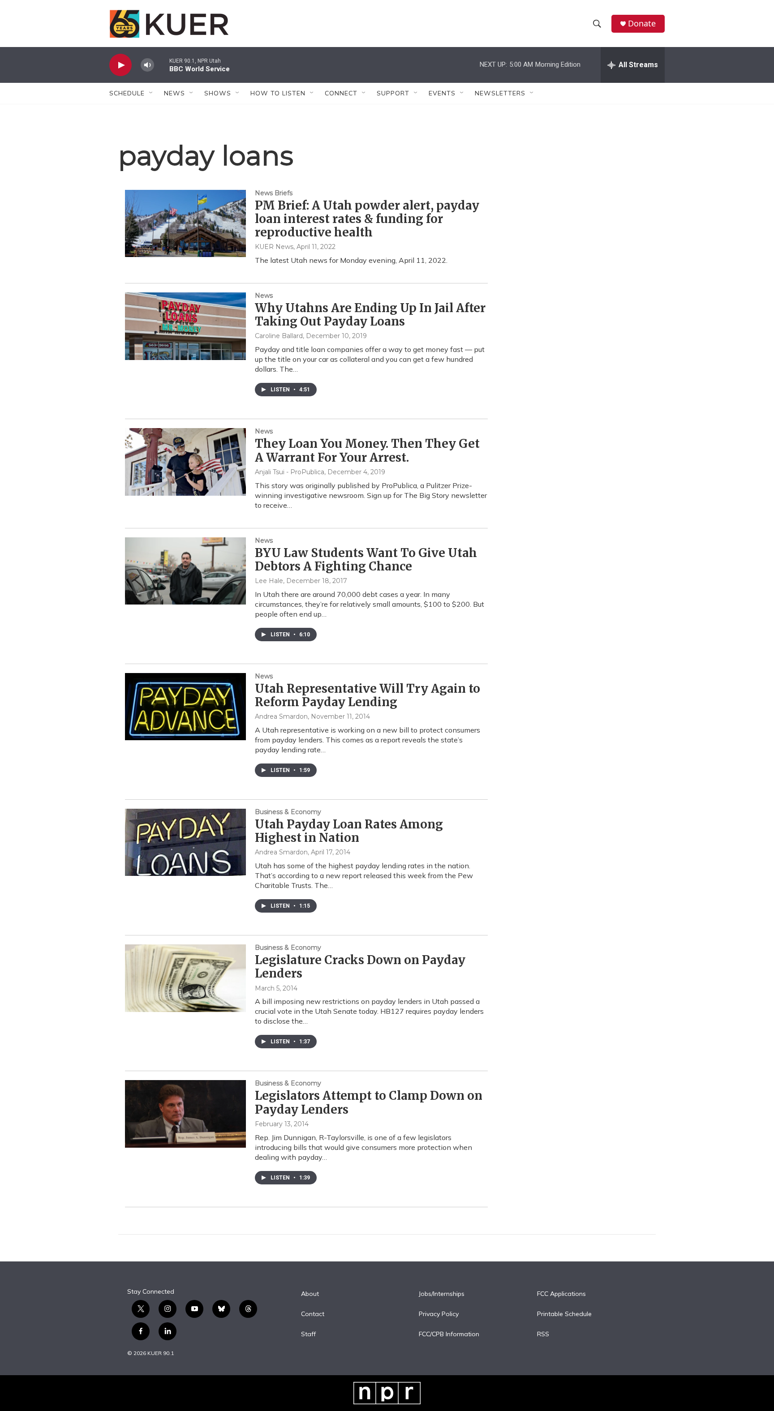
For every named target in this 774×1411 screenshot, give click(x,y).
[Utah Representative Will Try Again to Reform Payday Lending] (185, 706)
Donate (642, 23)
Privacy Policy (439, 1314)
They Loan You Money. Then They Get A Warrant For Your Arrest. (367, 450)
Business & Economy (288, 812)
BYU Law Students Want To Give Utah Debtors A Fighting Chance (366, 559)
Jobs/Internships (441, 1294)
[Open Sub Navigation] (151, 93)
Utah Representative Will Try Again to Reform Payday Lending (367, 695)
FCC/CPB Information (449, 1334)
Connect (341, 93)
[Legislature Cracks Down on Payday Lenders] (185, 978)
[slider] (161, 64)
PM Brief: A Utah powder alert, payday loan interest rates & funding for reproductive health (367, 219)
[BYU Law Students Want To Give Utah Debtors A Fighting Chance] (185, 571)
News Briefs (273, 193)
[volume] (147, 65)
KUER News (274, 247)
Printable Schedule (564, 1314)
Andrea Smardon (281, 716)
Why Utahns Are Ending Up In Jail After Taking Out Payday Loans (370, 314)
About (310, 1294)
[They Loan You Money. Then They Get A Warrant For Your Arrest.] (185, 461)
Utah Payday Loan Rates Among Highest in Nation (349, 831)
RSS (543, 1334)
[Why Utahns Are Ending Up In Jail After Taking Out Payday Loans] (185, 326)
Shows (217, 93)
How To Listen (277, 93)
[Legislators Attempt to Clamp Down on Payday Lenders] (185, 1113)
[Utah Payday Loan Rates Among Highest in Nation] (185, 842)
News (264, 296)
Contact (312, 1314)
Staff (308, 1334)
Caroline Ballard (279, 336)
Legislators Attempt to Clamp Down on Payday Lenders (368, 1102)
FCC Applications (561, 1294)
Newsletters (500, 93)
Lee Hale (269, 581)
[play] (120, 65)
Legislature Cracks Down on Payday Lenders (360, 966)
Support (393, 93)
